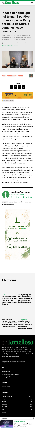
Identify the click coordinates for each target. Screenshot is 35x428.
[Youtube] (31, 196)
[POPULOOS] (17, 98)
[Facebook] (11, 87)
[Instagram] (16, 196)
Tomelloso (4, 294)
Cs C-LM (21, 202)
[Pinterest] (19, 87)
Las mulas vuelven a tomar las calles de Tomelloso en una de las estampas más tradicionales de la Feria (25, 324)
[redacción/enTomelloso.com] (6, 195)
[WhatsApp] (23, 87)
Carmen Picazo (12, 202)
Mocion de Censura (8, 204)
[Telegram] (23, 196)
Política (16, 45)
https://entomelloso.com (17, 194)
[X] (15, 87)
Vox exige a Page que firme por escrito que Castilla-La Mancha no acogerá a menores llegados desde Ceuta (25, 298)
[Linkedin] (18, 196)
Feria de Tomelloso (22, 319)
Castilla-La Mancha (7, 45)
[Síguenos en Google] (8, 103)
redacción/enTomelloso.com (22, 43)
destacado (27, 202)
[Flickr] (13, 196)
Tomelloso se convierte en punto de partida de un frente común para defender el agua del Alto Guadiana (9, 300)
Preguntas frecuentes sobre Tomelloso (13, 362)
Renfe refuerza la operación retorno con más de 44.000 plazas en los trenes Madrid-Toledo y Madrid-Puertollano (9, 322)
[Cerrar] (33, 418)
